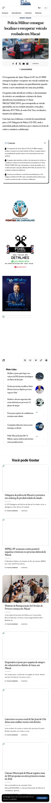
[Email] (23, 64)
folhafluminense (26, 69)
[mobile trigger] (4, 7)
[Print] (27, 64)
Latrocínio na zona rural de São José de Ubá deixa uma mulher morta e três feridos (25, 720)
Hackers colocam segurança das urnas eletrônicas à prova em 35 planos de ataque (19, 402)
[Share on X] (20, 64)
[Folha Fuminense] (25, 2)
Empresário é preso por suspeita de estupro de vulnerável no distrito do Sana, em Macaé (25, 665)
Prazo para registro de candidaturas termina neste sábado (20, 415)
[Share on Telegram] (35, 360)
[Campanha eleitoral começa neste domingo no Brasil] (39, 426)
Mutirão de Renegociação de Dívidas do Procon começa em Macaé (24, 607)
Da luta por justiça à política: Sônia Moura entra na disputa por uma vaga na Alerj (20, 389)
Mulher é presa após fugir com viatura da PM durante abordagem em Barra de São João (20, 376)
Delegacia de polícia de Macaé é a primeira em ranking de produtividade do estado (25, 496)
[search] (35, 8)
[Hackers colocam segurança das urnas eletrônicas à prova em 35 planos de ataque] (39, 402)
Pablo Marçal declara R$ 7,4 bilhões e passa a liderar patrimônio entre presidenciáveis (20, 438)
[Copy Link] (41, 360)
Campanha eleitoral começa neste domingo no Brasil (19, 426)
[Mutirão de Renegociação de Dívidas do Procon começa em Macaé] (25, 589)
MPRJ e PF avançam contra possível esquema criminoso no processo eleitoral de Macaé (25, 552)
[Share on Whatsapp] (30, 360)
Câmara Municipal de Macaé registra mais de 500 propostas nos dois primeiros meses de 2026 (25, 776)
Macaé (22, 17)
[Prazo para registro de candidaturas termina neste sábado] (39, 415)
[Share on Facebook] (16, 64)
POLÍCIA (28, 17)
